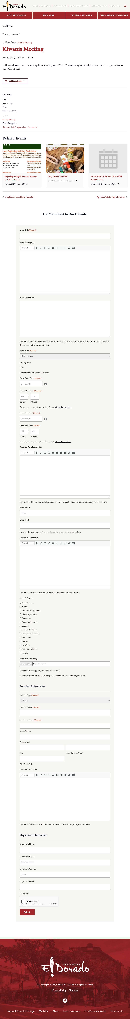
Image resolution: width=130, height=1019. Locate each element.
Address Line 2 (25, 742)
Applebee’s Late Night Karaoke (19, 197)
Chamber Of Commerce (31, 610)
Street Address (25, 731)
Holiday (25, 641)
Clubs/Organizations (18, 127)
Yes (23, 367)
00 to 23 (23, 402)
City (21, 753)
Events (35, 6)
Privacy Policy (59, 990)
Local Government (60, 6)
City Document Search (95, 1011)
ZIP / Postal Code (26, 764)
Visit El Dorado (16, 15)
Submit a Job (117, 1011)
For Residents (45, 6)
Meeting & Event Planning (79, 6)
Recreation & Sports (29, 649)
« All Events (8, 26)
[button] (28, 248)
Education (25, 626)
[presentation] (22, 158)
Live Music (26, 645)
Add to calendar (15, 81)
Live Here (49, 15)
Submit (27, 912)
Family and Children (29, 629)
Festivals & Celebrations (30, 633)
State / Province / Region (75, 753)
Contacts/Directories (99, 6)
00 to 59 (34, 402)
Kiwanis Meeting (9, 119)
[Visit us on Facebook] (65, 1000)
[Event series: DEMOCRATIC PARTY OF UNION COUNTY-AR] (118, 183)
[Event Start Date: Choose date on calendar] (45, 384)
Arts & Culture (27, 602)
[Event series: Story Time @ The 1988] (76, 180)
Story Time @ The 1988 (57, 176)
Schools (25, 653)
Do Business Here (81, 15)
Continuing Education (30, 622)
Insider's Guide (115, 6)
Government (26, 637)
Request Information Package (20, 1011)
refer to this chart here (63, 407)
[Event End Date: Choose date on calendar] (45, 418)
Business (6, 127)
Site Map (73, 990)
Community (32, 127)
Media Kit (43, 1011)
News (55, 1011)
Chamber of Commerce (114, 15)
